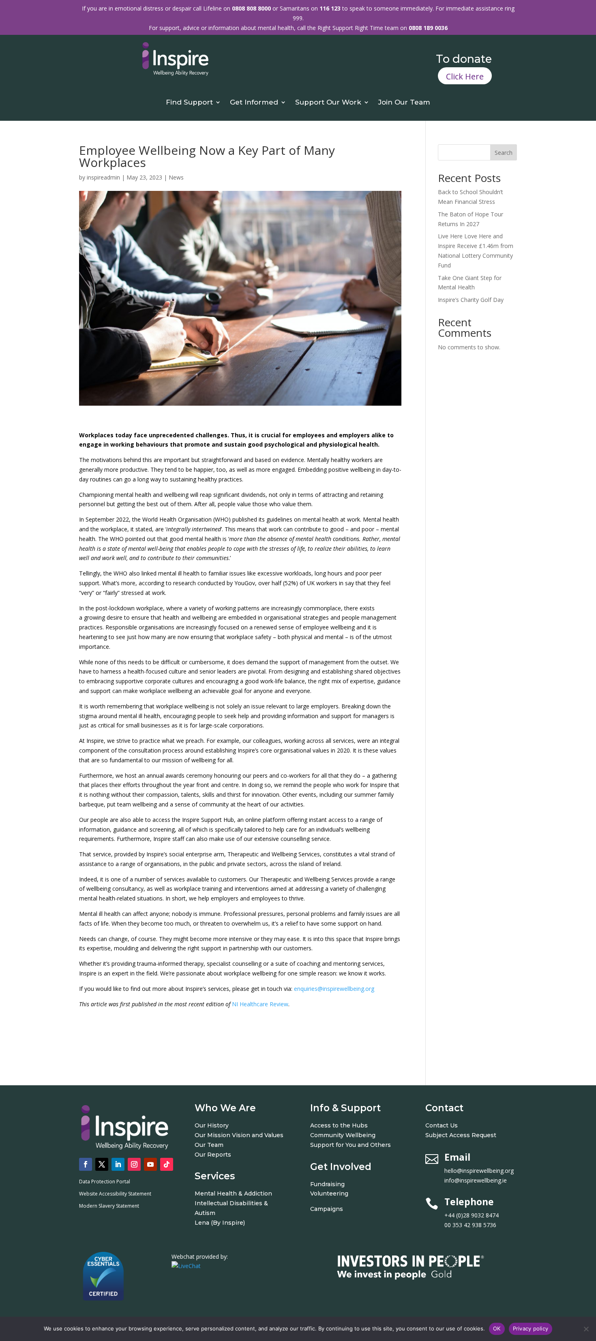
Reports (219, 1154)
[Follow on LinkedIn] (117, 1164)
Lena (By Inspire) (220, 1222)
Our (201, 1154)
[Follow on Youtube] (150, 1164)
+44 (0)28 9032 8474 (480, 1215)
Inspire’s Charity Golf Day (471, 300)
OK (497, 1328)
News (176, 177)
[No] (586, 1329)
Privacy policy (531, 1328)
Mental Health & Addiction (233, 1193)
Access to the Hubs (339, 1125)
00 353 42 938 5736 (470, 1225)
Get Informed (254, 102)
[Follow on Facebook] (85, 1164)
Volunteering (329, 1193)
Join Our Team (404, 102)
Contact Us (441, 1125)
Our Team (209, 1145)
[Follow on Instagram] (134, 1164)
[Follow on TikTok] (166, 1164)
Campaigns (326, 1209)
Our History (212, 1125)
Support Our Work (328, 102)
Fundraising (327, 1184)
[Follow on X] (101, 1164)
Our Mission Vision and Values (239, 1135)
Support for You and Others (350, 1145)
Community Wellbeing (342, 1135)
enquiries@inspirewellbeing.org (334, 988)
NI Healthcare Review (260, 1004)
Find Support (189, 102)
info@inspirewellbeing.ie (475, 1180)
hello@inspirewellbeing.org (479, 1170)
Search (503, 152)
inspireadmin (103, 177)
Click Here (465, 76)
